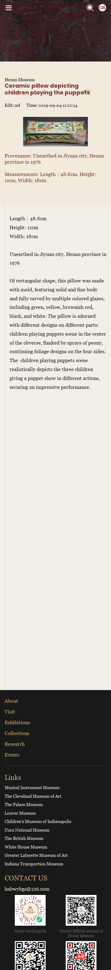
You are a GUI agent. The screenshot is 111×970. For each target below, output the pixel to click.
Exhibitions (17, 722)
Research (15, 744)
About (11, 701)
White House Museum (26, 846)
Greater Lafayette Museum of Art (36, 855)
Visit (10, 711)
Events (12, 754)
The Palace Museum (24, 804)
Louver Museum (20, 813)
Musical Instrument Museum (32, 787)
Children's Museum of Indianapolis (38, 821)
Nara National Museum (27, 829)
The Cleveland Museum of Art (33, 796)
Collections (17, 733)
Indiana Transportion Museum (34, 863)
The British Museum (24, 838)
